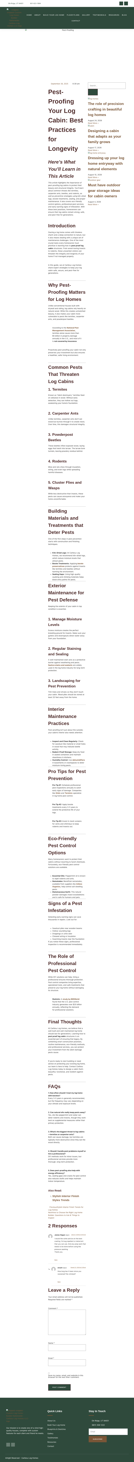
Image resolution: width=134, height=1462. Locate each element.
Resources (114, 15)
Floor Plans (73, 15)
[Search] (93, 92)
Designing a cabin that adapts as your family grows (104, 136)
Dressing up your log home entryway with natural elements (106, 163)
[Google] (126, 3)
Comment (53, 1308)
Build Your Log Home (53, 15)
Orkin (58, 793)
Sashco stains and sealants (60, 665)
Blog (124, 15)
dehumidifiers (78, 760)
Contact (76, 21)
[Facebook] (121, 3)
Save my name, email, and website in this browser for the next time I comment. (65, 1376)
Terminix (69, 793)
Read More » (93, 123)
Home (29, 15)
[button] (9, 83)
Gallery (86, 15)
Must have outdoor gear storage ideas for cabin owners (104, 190)
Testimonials (99, 15)
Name (51, 1343)
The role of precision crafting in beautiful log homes (106, 109)
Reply (55, 1260)
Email (51, 1358)
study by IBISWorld (71, 999)
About (37, 15)
